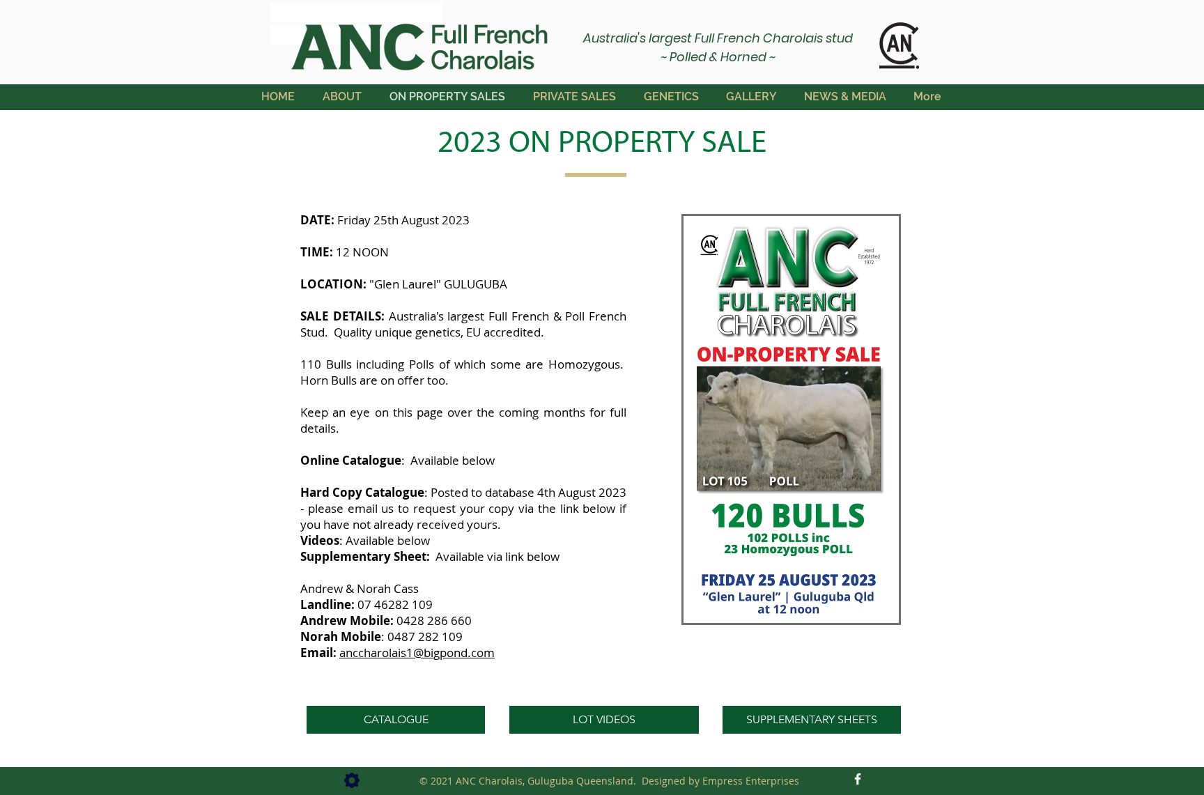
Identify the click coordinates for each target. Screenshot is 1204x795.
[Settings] (352, 780)
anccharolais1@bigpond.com (417, 653)
